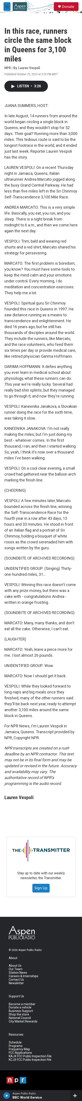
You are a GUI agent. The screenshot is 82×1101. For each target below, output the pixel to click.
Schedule (15, 1042)
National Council (20, 1018)
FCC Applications (20, 1052)
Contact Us (16, 979)
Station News (18, 972)
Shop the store (19, 1014)
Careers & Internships (23, 976)
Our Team (16, 969)
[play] (6, 1095)
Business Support (21, 1011)
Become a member (22, 1004)
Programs (16, 1046)
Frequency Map (19, 1049)
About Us (15, 965)
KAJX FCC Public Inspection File (30, 1056)
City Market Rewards (23, 1021)
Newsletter (16, 983)
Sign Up (41, 888)
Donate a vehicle (20, 1007)
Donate (68, 7)
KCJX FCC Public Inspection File (30, 1059)
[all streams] (76, 1095)
